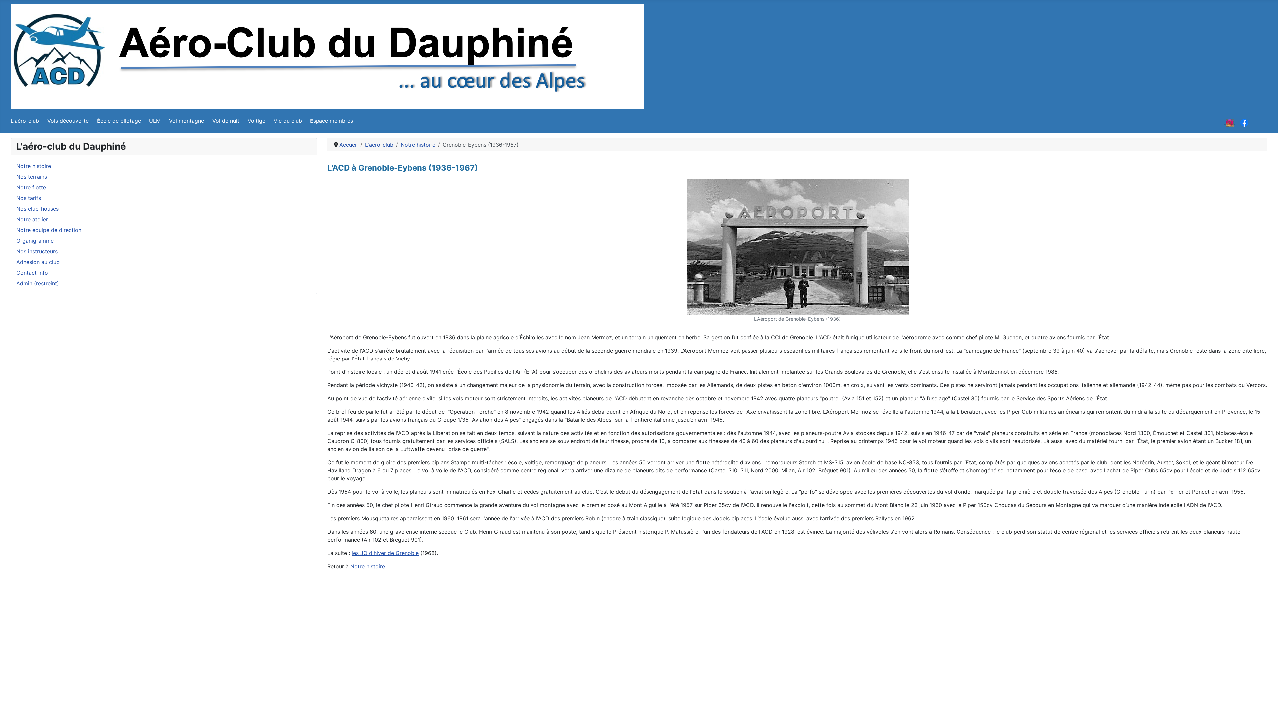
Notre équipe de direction (48, 230)
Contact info (32, 272)
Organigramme (35, 240)
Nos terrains (31, 176)
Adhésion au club (38, 262)
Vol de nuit (225, 121)
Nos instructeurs (37, 251)
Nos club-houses (37, 208)
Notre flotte (31, 187)
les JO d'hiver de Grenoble (385, 553)
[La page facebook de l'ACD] (1244, 122)
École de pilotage (119, 121)
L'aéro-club (25, 121)
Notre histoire (33, 166)
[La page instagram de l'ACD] (1229, 122)
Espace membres (331, 121)
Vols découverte (68, 121)
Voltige (256, 121)
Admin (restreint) (37, 283)
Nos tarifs (28, 198)
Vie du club (288, 121)
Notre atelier (32, 219)
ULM (155, 121)
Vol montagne (186, 121)
